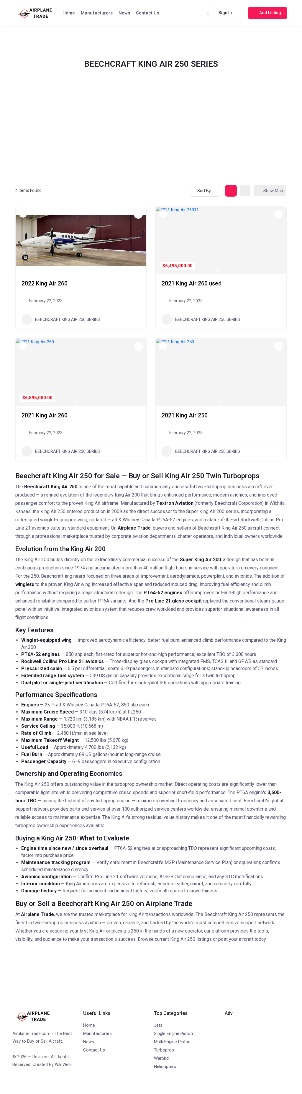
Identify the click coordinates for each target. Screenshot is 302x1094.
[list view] (245, 191)
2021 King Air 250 (185, 415)
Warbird (161, 1058)
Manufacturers (97, 13)
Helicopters (165, 1066)
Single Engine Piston (173, 1033)
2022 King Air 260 (45, 283)
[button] (23, 240)
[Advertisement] (151, 134)
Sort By (204, 190)
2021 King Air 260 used (191, 283)
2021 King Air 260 (45, 415)
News (124, 13)
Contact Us (147, 13)
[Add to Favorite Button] (138, 214)
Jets (158, 1025)
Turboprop (164, 1050)
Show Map (273, 190)
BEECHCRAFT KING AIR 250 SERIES (67, 319)
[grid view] (231, 191)
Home (69, 13)
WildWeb (63, 1064)
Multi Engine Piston (172, 1041)
